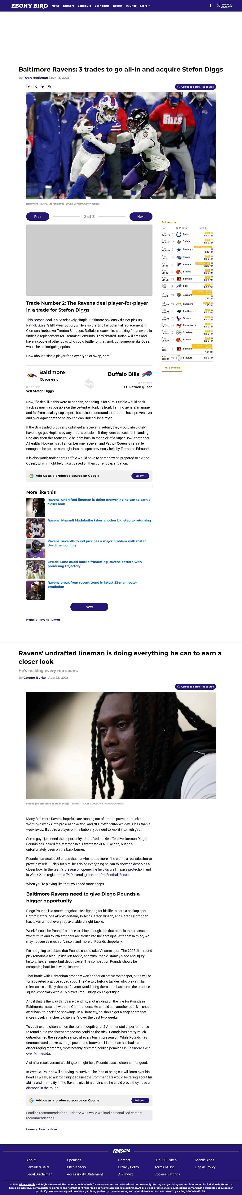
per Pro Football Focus (112, 875)
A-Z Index (125, 1174)
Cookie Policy (205, 1167)
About (31, 1160)
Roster (117, 5)
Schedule (84, 5)
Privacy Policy (128, 1167)
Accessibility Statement (85, 1174)
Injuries (131, 5)
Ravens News (48, 1129)
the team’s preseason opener (70, 869)
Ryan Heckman (36, 78)
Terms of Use (164, 1167)
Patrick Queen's (37, 325)
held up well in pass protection (121, 869)
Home (30, 619)
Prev (37, 217)
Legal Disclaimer (39, 1174)
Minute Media (27, 1184)
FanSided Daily (37, 1167)
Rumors (68, 5)
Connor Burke (35, 677)
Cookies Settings (167, 1174)
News (55, 5)
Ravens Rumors (49, 619)
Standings (102, 5)
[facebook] (210, 5)
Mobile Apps (204, 1160)
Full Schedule (172, 367)
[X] (218, 5)
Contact (124, 1160)
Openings (74, 1160)
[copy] (49, 86)
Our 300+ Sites (165, 1160)
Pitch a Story (76, 1167)
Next (141, 217)
